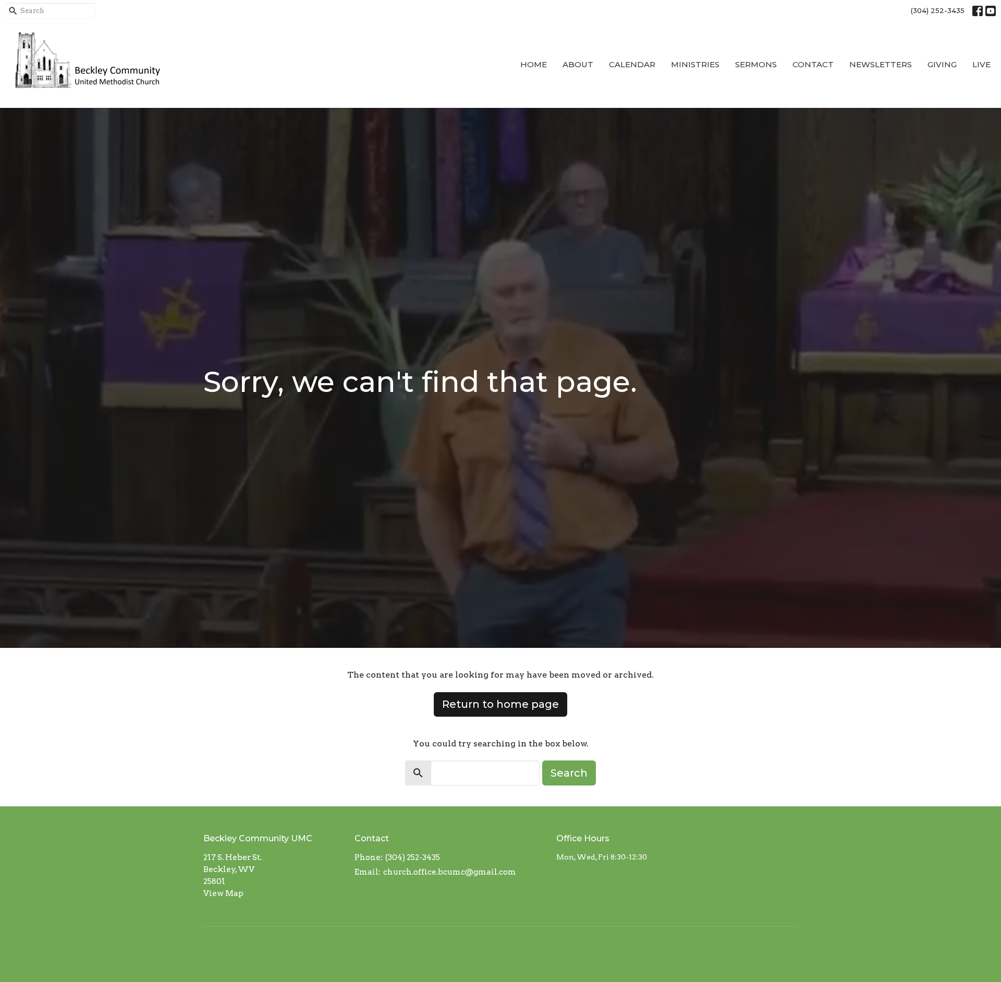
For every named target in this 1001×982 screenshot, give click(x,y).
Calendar (632, 64)
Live (981, 64)
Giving (942, 64)
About (578, 64)
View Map (223, 893)
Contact (813, 64)
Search (569, 773)
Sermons (756, 64)
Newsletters (880, 64)
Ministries (695, 64)
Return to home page (500, 704)
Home (533, 64)
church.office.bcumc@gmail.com (449, 872)
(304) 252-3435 (938, 10)
